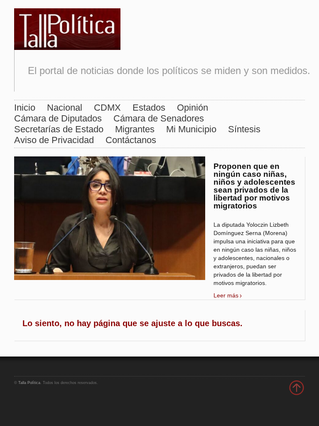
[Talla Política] (67, 27)
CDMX (107, 107)
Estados (149, 107)
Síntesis (244, 129)
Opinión (192, 107)
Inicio (24, 107)
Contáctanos (131, 140)
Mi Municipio (191, 129)
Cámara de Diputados (58, 118)
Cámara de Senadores (158, 118)
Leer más (225, 295)
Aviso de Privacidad (54, 140)
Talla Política (29, 383)
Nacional (64, 107)
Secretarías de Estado (58, 129)
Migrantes (135, 129)
